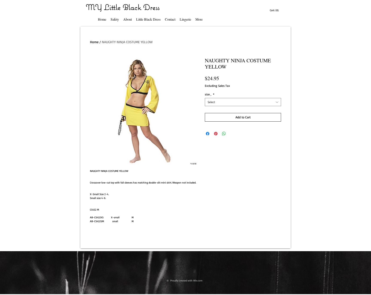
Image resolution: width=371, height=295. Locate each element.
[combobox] (243, 102)
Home (94, 42)
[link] (275, 10)
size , (209, 94)
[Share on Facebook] (207, 133)
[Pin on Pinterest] (215, 133)
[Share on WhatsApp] (224, 133)
